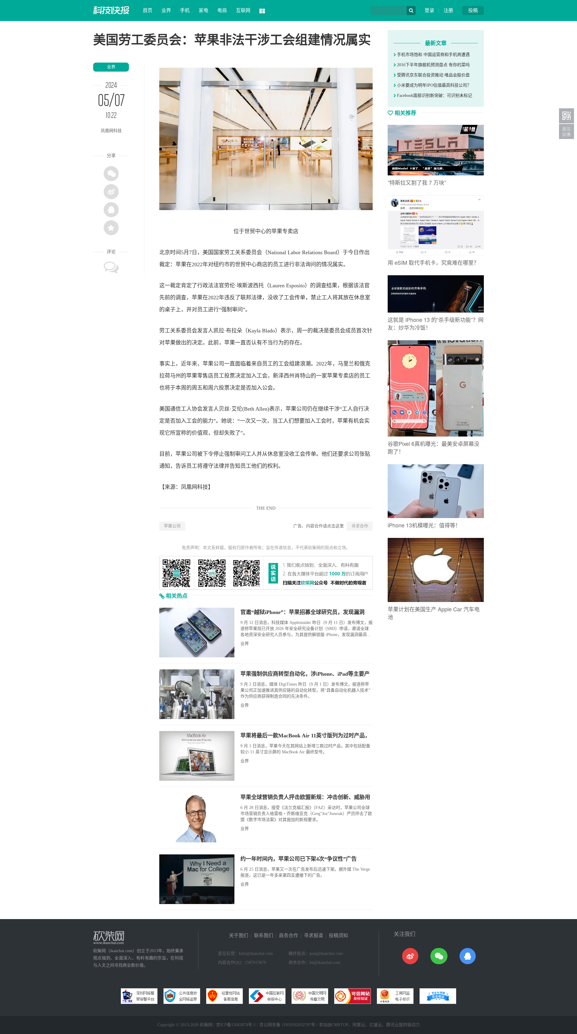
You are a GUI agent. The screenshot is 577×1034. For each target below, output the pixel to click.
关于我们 (238, 935)
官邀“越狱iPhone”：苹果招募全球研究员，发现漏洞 (302, 612)
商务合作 (288, 935)
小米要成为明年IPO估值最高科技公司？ (433, 85)
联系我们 (263, 935)
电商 (222, 10)
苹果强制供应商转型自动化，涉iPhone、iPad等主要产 (305, 674)
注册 (448, 10)
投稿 (473, 10)
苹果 (276, 231)
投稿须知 (338, 935)
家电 (203, 10)
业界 (166, 10)
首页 (147, 10)
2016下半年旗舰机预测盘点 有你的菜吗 (433, 65)
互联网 (243, 10)
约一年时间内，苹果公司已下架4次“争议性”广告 (298, 859)
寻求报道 (313, 935)
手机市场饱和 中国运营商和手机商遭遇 (433, 54)
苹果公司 (172, 526)
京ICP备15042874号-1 (236, 1025)
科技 (202, 487)
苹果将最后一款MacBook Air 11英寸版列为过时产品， (305, 736)
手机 (185, 10)
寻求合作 (359, 526)
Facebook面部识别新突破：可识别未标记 (434, 95)
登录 (429, 10)
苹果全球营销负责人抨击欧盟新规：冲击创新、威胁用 (305, 797)
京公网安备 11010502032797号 (287, 1025)
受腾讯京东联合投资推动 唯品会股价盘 (433, 75)
